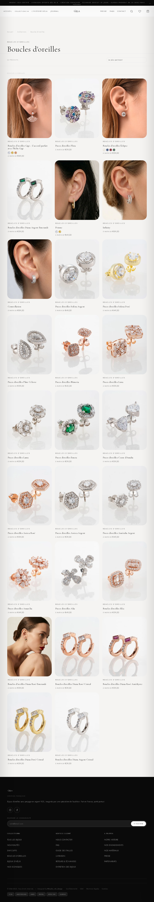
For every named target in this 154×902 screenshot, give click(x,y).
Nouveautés (13, 845)
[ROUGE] (110, 150)
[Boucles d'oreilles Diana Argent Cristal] (77, 722)
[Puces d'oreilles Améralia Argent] (124, 495)
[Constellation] (29, 269)
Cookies (105, 889)
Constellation (14, 306)
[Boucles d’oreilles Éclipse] (124, 108)
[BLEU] (107, 150)
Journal (55, 11)
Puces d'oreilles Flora (65, 145)
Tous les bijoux (14, 839)
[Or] (60, 231)
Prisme (58, 227)
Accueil (8, 11)
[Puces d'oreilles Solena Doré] (124, 269)
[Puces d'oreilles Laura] (29, 420)
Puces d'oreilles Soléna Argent (70, 306)
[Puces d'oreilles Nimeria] (77, 344)
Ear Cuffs (12, 850)
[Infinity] (124, 190)
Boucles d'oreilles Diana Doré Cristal (25, 759)
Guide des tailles (64, 850)
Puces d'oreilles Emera (66, 457)
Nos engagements (113, 845)
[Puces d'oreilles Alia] (77, 571)
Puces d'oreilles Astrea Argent (70, 533)
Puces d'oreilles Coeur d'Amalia (118, 457)
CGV (82, 889)
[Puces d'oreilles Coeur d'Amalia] (124, 420)
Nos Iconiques (14, 866)
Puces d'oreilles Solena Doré (116, 306)
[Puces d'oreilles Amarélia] (29, 571)
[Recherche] (131, 11)
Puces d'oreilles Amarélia (20, 608)
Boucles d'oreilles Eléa (113, 608)
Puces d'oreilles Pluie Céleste (22, 382)
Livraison (60, 856)
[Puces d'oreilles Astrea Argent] (77, 495)
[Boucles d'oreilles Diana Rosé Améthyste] (124, 646)
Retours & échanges (66, 861)
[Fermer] (150, 3)
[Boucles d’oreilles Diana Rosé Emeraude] (29, 646)
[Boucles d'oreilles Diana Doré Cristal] (29, 722)
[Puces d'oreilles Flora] (77, 108)
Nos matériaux (111, 850)
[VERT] (114, 150)
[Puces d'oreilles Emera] (77, 420)
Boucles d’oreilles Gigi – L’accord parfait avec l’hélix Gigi (28, 147)
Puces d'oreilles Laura (18, 457)
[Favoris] (139, 11)
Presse (103, 11)
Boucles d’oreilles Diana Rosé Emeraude (27, 684)
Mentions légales (92, 889)
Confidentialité (71, 889)
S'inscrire (138, 824)
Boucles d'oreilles (16, 856)
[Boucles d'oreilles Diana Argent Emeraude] (29, 190)
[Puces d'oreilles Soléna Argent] (77, 269)
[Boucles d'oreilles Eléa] (124, 571)
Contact (121, 11)
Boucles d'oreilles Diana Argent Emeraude (28, 227)
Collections (21, 11)
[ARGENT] (9, 152)
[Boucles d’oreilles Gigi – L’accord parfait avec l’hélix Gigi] (29, 108)
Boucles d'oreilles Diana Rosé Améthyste (122, 684)
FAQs (112, 11)
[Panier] (147, 11)
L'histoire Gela (40, 11)
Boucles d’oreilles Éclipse (115, 145)
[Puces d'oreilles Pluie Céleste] (29, 344)
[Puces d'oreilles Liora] (124, 344)
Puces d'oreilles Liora (113, 382)
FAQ (57, 845)
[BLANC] (104, 150)
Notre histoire (111, 839)
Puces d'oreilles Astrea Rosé (21, 533)
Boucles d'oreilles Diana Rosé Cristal (73, 684)
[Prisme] (77, 190)
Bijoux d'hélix (14, 861)
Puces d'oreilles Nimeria (67, 382)
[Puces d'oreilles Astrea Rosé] (29, 495)
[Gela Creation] (77, 11)
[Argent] (56, 231)
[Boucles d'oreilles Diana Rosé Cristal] (77, 646)
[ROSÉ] (15, 152)
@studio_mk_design (54, 889)
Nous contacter (64, 839)
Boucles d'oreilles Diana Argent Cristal (74, 759)
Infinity (106, 227)
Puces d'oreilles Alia (65, 608)
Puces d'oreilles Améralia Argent (119, 533)
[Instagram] (10, 810)
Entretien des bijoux (66, 866)
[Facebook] (17, 810)
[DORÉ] (12, 152)
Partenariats (110, 861)
